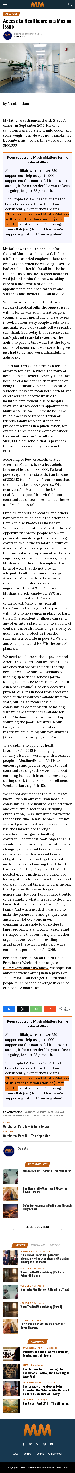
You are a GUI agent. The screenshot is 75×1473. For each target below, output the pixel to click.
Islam (60, 1112)
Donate (40, 1453)
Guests (21, 36)
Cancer (30, 1112)
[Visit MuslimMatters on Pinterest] (37, 1444)
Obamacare (55, 1115)
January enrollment (18, 1115)
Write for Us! (55, 1453)
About (16, 1453)
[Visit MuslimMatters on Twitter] (30, 1444)
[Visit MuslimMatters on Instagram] (44, 1444)
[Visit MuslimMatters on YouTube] (51, 1444)
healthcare (46, 1112)
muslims (39, 1115)
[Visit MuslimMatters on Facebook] (23, 1444)
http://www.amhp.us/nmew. (26, 968)
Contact (28, 1453)
